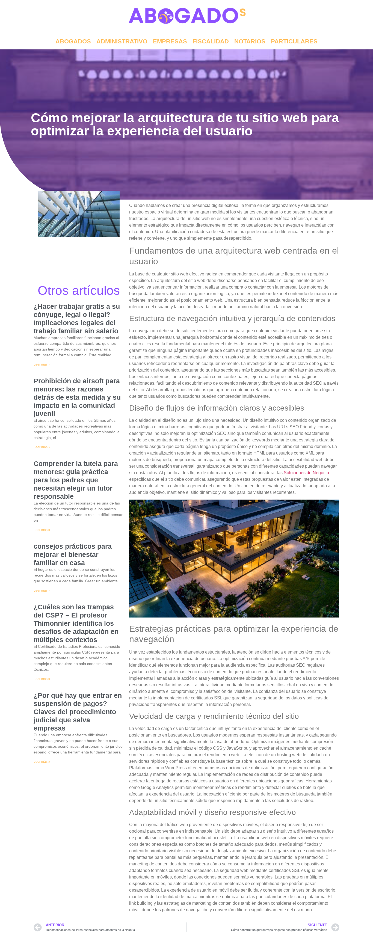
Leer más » (42, 364)
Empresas (170, 41)
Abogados (73, 41)
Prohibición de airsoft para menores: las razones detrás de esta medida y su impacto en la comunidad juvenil (77, 397)
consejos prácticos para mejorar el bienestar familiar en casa (73, 554)
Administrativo (121, 41)
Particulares (294, 41)
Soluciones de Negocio (306, 472)
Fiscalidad (211, 41)
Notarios (249, 41)
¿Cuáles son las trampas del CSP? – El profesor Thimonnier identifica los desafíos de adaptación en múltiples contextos (76, 623)
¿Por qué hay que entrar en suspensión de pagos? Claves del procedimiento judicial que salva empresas (78, 711)
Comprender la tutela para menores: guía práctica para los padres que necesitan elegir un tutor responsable (76, 480)
